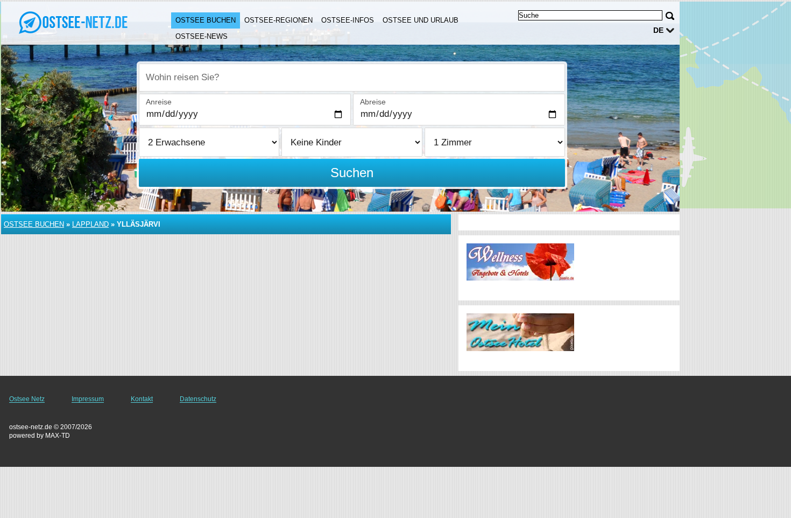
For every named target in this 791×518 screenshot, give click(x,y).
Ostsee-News (201, 36)
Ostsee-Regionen (278, 20)
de (658, 30)
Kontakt (142, 399)
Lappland (90, 224)
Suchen (351, 172)
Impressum (88, 399)
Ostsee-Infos (347, 20)
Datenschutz (198, 399)
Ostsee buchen (205, 20)
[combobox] (351, 77)
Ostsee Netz (27, 399)
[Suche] (670, 16)
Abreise (373, 101)
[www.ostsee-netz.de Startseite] (75, 22)
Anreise (159, 101)
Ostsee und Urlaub (420, 20)
